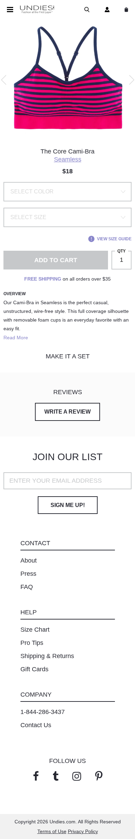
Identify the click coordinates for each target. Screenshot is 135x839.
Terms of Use (51, 831)
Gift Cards (34, 669)
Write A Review (67, 412)
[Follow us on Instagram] (76, 776)
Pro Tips (31, 643)
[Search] (85, 9)
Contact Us (35, 725)
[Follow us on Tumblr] (55, 776)
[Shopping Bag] (125, 9)
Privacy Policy (83, 831)
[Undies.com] (37, 10)
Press (28, 574)
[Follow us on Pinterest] (98, 776)
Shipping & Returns (47, 656)
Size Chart (35, 629)
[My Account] (106, 9)
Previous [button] (3, 80)
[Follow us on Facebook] (36, 776)
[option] (67, 80)
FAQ (26, 587)
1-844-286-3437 (42, 712)
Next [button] (131, 80)
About (28, 560)
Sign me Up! (68, 505)
